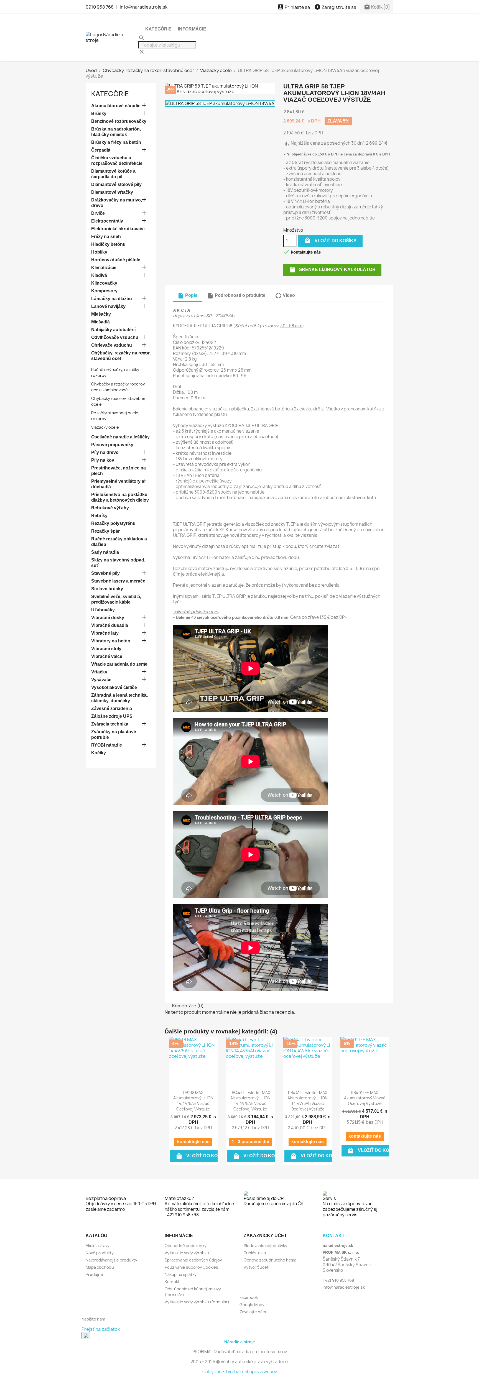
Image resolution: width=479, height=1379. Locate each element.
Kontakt (172, 1281)
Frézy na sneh (106, 236)
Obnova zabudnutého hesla (270, 1260)
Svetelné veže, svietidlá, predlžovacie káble (116, 599)
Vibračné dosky (107, 617)
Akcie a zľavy (97, 1245)
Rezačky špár (105, 531)
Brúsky (98, 113)
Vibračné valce (106, 656)
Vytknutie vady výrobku (187, 1252)
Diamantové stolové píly (116, 184)
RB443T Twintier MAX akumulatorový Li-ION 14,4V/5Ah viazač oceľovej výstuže (250, 1101)
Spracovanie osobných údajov (193, 1260)
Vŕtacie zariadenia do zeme (119, 664)
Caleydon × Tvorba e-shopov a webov (239, 1372)
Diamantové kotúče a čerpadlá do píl (113, 174)
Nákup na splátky (181, 1274)
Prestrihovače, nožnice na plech (118, 471)
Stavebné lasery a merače (118, 581)
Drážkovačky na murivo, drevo (116, 203)
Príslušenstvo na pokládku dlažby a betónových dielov (120, 497)
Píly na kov (102, 460)
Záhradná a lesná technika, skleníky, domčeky (119, 698)
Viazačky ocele (105, 427)
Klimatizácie (103, 267)
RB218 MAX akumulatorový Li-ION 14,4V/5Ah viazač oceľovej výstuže (193, 1101)
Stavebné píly (105, 573)
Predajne (94, 1274)
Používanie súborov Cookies (191, 1267)
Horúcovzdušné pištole (115, 259)
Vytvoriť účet (256, 1267)
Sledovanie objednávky (265, 1245)
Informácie (192, 29)
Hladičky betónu (108, 244)
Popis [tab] (187, 295)
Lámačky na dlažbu (111, 298)
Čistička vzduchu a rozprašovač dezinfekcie (116, 160)
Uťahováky (103, 609)
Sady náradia (105, 552)
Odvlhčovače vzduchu (114, 337)
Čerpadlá (100, 150)
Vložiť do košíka (330, 240)
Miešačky (101, 314)
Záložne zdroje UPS (112, 716)
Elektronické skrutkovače (118, 228)
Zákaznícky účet (265, 1235)
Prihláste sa (255, 1252)
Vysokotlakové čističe (114, 687)
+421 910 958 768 (338, 1280)
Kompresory (104, 290)
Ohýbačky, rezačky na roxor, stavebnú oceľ (121, 356)
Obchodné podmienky (186, 1245)
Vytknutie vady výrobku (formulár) (197, 1301)
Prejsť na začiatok (100, 1329)
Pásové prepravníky (112, 444)
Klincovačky (104, 283)
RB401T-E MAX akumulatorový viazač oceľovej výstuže (364, 1098)
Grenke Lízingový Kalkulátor (332, 270)
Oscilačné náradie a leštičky (120, 437)
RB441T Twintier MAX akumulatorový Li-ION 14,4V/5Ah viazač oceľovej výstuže (307, 1101)
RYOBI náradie (106, 745)
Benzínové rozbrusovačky (118, 121)
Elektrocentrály (107, 221)
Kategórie (158, 29)
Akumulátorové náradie (116, 105)
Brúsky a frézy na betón (116, 142)
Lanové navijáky (108, 306)
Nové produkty (100, 1252)
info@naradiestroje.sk (143, 7)
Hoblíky (99, 252)
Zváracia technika (109, 724)
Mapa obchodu (100, 1267)
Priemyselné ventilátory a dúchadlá (117, 484)
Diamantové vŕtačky (112, 192)
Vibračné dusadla (109, 625)
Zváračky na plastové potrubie (113, 734)
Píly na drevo (105, 452)
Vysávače (101, 679)
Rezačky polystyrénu (113, 523)
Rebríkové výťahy (110, 507)
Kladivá (99, 275)
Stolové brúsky (107, 588)
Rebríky (99, 515)
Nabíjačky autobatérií (113, 329)
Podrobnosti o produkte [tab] (236, 295)
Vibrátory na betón (110, 641)
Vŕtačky (99, 672)
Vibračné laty (105, 633)
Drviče (98, 213)
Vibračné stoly (106, 648)
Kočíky (98, 752)
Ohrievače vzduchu (111, 345)
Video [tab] (285, 295)
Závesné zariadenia (111, 708)
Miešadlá (100, 322)
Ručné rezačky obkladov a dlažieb (119, 542)
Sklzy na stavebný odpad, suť (118, 563)
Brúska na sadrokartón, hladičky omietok (116, 132)
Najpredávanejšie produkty (111, 1260)
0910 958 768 (100, 7)
